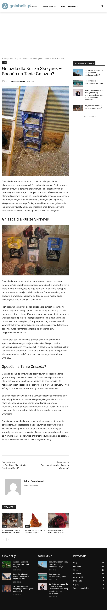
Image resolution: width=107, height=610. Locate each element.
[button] (102, 6)
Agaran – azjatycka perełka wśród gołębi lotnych (21, 564)
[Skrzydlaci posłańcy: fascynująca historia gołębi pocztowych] (6, 588)
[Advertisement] (53, 33)
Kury (16, 58)
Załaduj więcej (88, 116)
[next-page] (8, 539)
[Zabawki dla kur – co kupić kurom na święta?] (35, 520)
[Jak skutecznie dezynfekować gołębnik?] (78, 83)
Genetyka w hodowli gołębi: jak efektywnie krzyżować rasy (21, 576)
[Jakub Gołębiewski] (4, 81)
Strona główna (7, 58)
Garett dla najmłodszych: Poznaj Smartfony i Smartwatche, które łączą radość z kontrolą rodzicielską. (94, 95)
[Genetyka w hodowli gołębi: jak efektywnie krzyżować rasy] (6, 576)
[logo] (16, 6)
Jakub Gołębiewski (18, 81)
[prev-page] (3, 539)
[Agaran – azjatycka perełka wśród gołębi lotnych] (6, 564)
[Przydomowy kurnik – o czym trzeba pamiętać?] (12, 520)
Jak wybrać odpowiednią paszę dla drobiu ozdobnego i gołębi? (94, 72)
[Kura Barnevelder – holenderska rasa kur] (58, 520)
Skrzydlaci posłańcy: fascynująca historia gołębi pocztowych (23, 588)
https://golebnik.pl (31, 485)
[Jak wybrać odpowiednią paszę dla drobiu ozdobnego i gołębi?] (78, 72)
